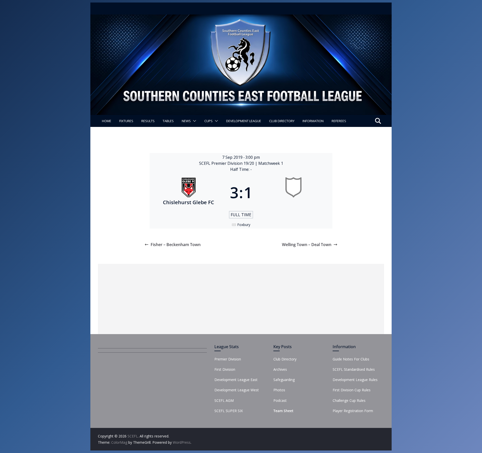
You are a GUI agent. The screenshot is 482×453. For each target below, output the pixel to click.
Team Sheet (283, 410)
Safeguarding (284, 379)
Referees (339, 121)
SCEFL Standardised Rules (354, 369)
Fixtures (126, 121)
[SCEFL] (241, 18)
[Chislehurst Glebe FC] (188, 192)
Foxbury (243, 224)
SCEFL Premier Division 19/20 (227, 163)
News (186, 121)
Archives (280, 369)
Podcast (280, 400)
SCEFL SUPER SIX (228, 410)
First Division (224, 369)
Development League (243, 121)
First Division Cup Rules (352, 390)
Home (106, 121)
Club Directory (281, 121)
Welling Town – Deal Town (306, 244)
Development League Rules (355, 379)
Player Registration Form (353, 410)
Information (313, 121)
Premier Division (227, 359)
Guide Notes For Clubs (351, 359)
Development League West (236, 390)
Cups (208, 121)
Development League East (236, 379)
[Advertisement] (241, 299)
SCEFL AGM (224, 400)
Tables (168, 121)
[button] (193, 121)
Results (148, 121)
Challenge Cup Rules (349, 400)
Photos (279, 390)
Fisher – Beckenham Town (176, 244)
